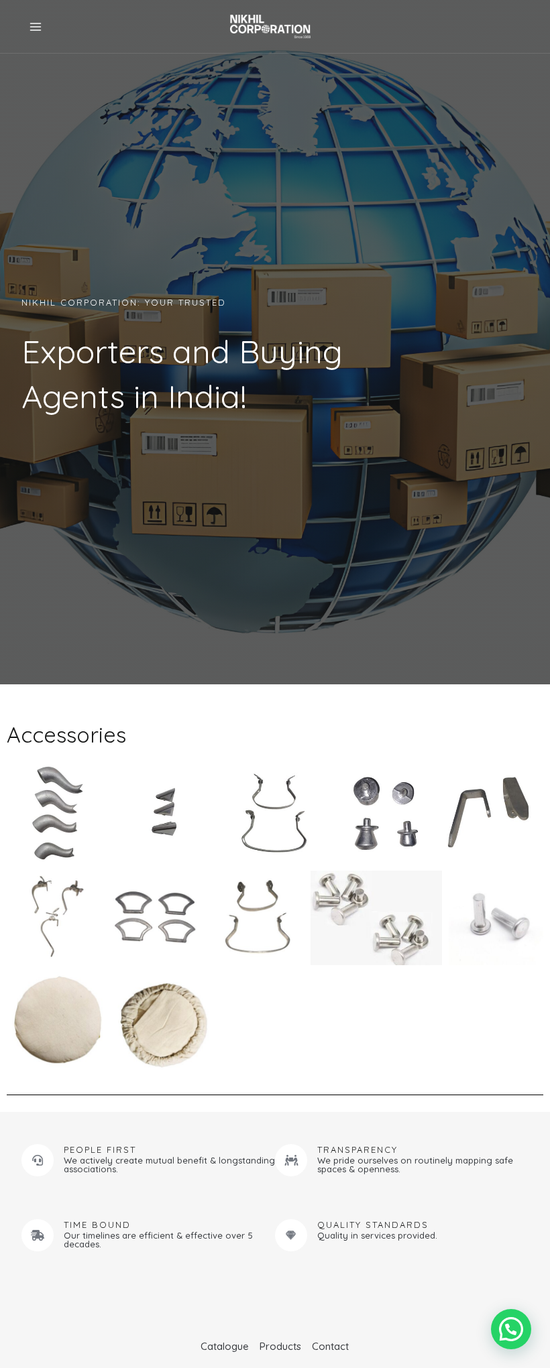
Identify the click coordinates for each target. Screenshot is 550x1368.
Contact (330, 1346)
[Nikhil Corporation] (270, 27)
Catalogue (225, 1346)
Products (280, 1346)
